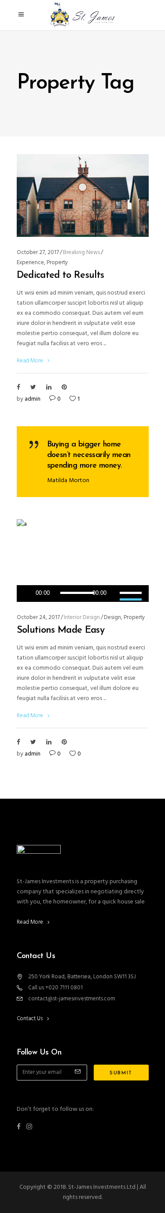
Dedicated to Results (60, 275)
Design (112, 617)
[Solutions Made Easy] (83, 560)
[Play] (27, 593)
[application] (83, 593)
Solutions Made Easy (60, 630)
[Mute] (113, 593)
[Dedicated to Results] (83, 195)
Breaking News (81, 252)
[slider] (132, 593)
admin (32, 399)
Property (57, 262)
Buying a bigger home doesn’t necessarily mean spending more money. (89, 455)
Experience (30, 262)
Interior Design (82, 617)
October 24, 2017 (38, 617)
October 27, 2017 (38, 252)
